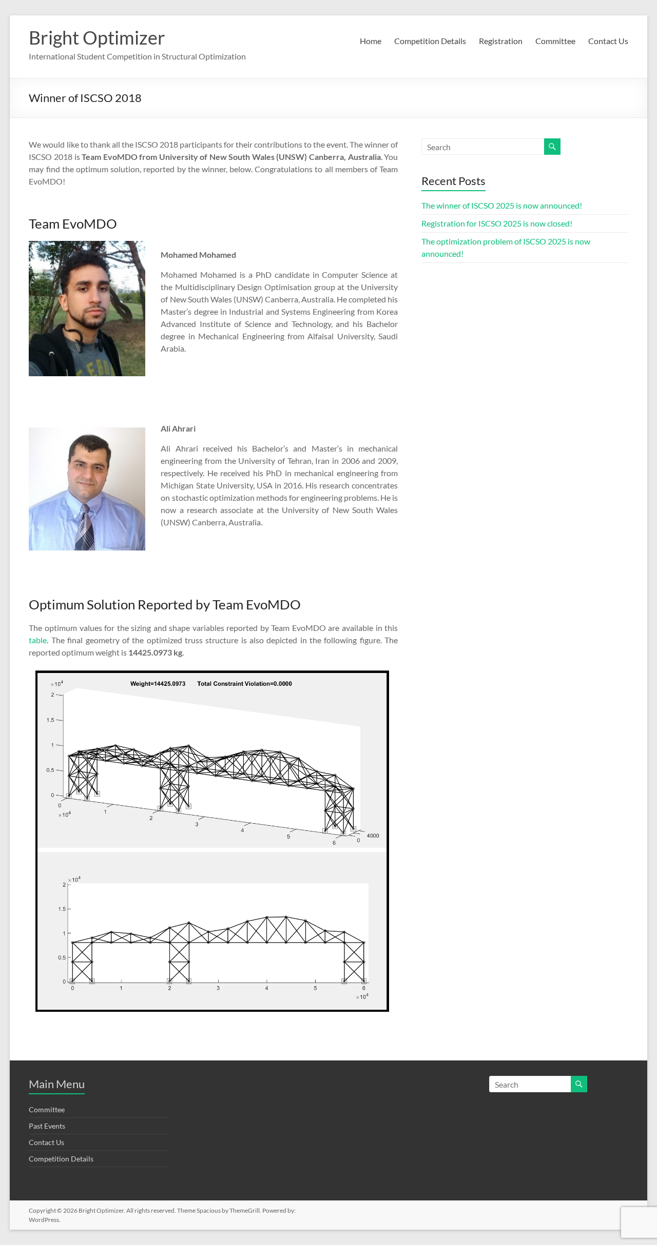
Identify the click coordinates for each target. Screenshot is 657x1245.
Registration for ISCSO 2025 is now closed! (496, 223)
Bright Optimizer (97, 37)
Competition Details (430, 41)
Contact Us (608, 41)
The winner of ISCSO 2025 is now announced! (501, 205)
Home (370, 41)
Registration (501, 41)
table (38, 640)
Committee (555, 41)
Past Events (47, 1125)
